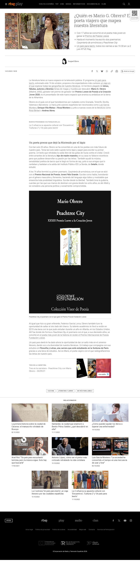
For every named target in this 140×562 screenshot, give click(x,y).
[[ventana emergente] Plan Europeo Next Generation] (47, 545)
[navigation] (72, 4)
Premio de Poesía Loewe (97, 36)
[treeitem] (46, 4)
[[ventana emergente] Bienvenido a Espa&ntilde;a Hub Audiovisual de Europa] (93, 545)
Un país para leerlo (86, 46)
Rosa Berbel (34, 110)
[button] (6, 4)
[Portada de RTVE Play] (16, 4)
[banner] (18, 4)
